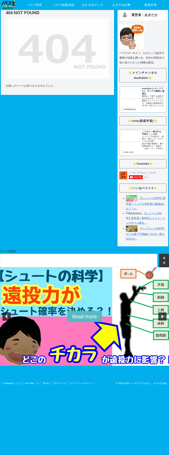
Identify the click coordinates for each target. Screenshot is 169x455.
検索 (164, 260)
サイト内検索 (8, 251)
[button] (6, 316)
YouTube (29, 383)
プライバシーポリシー (81, 383)
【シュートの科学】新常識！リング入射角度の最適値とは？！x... (146, 203)
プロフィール (59, 383)
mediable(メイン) (12, 383)
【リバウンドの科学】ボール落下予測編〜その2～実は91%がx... (146, 233)
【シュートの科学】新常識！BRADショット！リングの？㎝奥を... (145, 218)
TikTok (45, 383)
